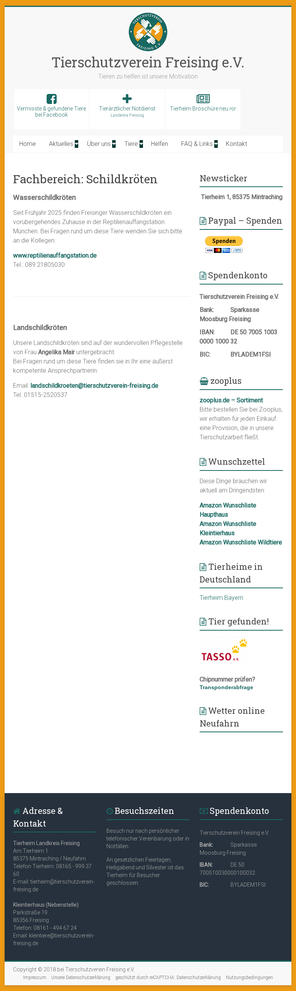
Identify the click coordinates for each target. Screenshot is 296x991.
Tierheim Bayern (221, 597)
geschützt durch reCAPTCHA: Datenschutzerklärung (168, 977)
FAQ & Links (197, 143)
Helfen (159, 143)
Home (27, 143)
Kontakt (236, 143)
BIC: (205, 354)
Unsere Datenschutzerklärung (80, 977)
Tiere (131, 143)
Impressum (34, 977)
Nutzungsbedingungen (249, 977)
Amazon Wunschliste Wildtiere (241, 542)
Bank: (207, 309)
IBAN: (207, 332)
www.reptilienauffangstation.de (55, 255)
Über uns (99, 143)
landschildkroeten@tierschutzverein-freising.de (94, 385)
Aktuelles (61, 143)
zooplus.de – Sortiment (231, 400)
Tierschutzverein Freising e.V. (147, 62)
